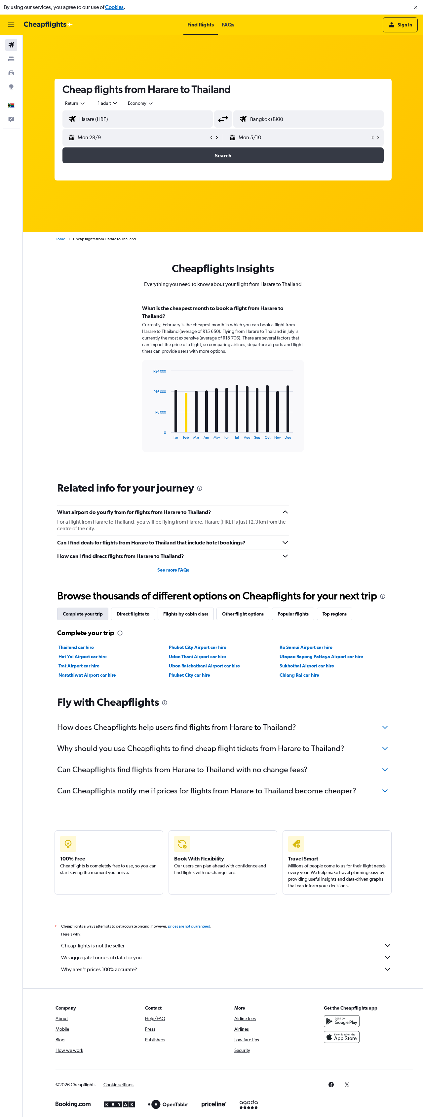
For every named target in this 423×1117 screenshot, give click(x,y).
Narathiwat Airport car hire (87, 675)
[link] (331, 1084)
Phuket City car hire (189, 675)
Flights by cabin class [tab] (185, 614)
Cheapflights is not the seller (93, 945)
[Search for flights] (11, 45)
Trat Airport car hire (78, 665)
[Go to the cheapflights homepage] (48, 24)
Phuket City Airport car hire (197, 647)
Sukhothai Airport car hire (307, 665)
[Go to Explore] (11, 86)
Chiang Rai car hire (299, 675)
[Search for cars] (11, 72)
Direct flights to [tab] (133, 614)
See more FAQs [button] (173, 570)
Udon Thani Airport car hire (197, 656)
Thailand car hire (76, 647)
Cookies (114, 7)
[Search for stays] (11, 58)
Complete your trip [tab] (83, 614)
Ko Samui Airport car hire (306, 647)
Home (60, 239)
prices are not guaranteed (189, 926)
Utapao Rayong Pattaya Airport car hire (321, 656)
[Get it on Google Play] (342, 1021)
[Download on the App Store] (342, 1037)
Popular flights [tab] (293, 614)
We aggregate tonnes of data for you (101, 957)
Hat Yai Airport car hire (82, 656)
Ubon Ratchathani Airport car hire (204, 665)
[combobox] (75, 103)
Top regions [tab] (335, 614)
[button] (415, 7)
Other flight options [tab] (243, 614)
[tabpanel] (223, 384)
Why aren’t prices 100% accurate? (99, 969)
